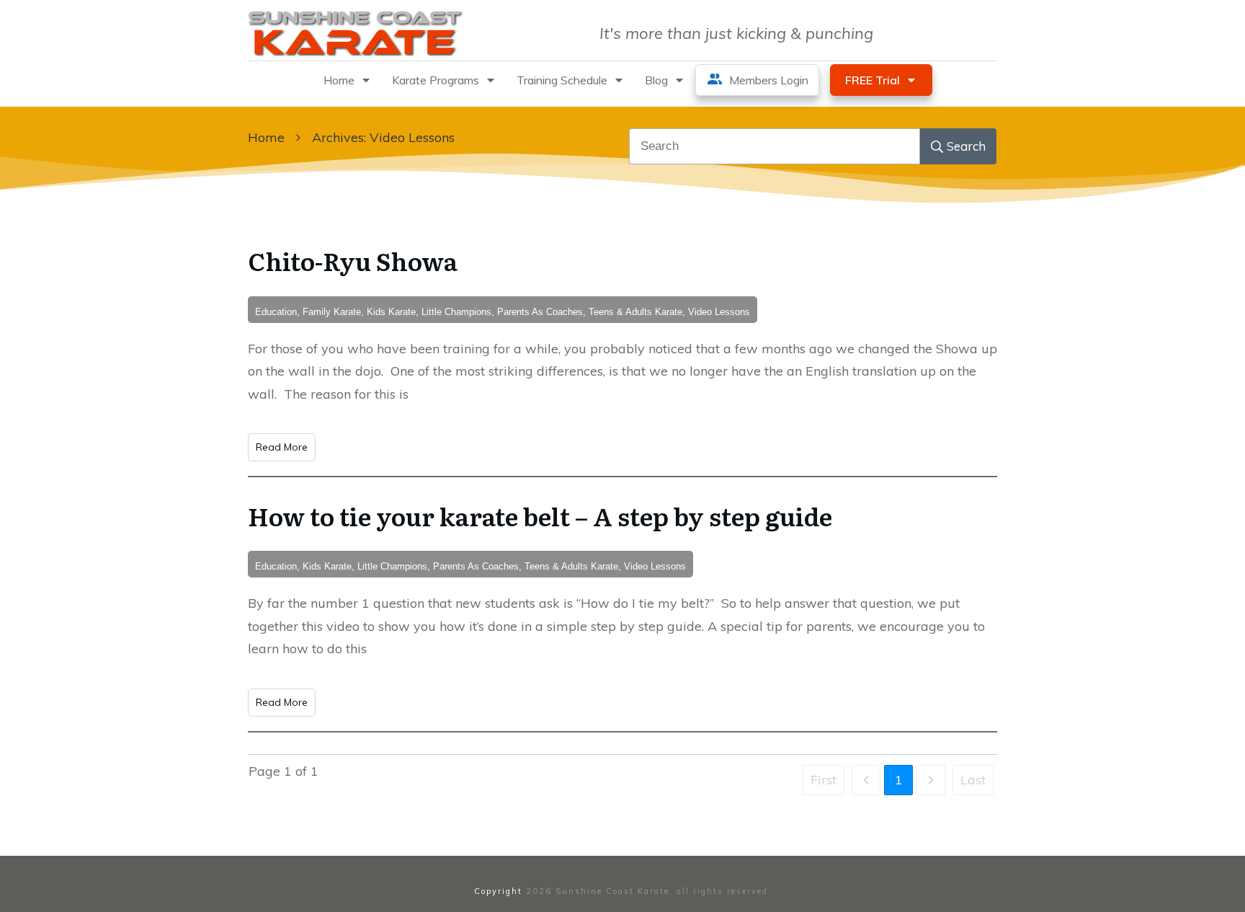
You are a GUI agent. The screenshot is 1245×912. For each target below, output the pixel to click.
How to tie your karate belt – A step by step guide (540, 515)
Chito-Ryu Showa (353, 260)
